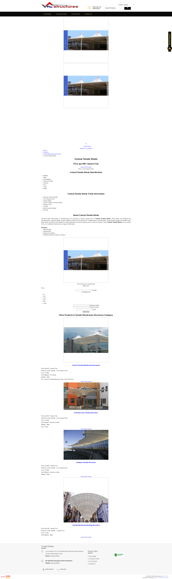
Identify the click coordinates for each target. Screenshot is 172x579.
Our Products (75, 14)
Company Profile (61, 14)
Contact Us (88, 14)
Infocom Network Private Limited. (161, 577)
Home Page (47, 14)
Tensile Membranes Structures (52, 154)
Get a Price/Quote (86, 167)
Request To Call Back (86, 148)
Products (46, 152)
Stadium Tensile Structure (86, 462)
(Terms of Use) (165, 576)
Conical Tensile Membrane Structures (86, 365)
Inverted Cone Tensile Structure (86, 413)
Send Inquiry (87, 146)
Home (45, 150)
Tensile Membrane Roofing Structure (86, 525)
